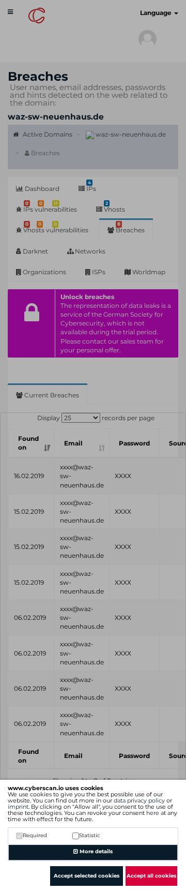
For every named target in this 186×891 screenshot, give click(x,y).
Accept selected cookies (86, 875)
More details (95, 851)
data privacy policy (139, 800)
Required (35, 835)
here (152, 812)
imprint (18, 806)
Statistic (89, 835)
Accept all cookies (151, 875)
